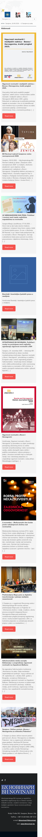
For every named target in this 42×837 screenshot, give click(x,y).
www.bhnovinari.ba (28, 824)
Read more (9, 116)
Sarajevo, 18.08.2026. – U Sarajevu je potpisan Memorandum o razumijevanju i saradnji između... (19, 23)
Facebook (5, 780)
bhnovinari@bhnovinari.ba (28, 820)
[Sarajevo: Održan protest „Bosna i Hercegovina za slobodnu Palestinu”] (18, 717)
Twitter (2, 780)
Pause (2, 23)
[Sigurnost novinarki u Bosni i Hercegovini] (18, 409)
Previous (1, 23)
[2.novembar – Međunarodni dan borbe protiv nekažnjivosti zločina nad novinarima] (18, 498)
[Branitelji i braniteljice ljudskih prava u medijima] (18, 274)
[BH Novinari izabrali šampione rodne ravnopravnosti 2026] (18, 139)
